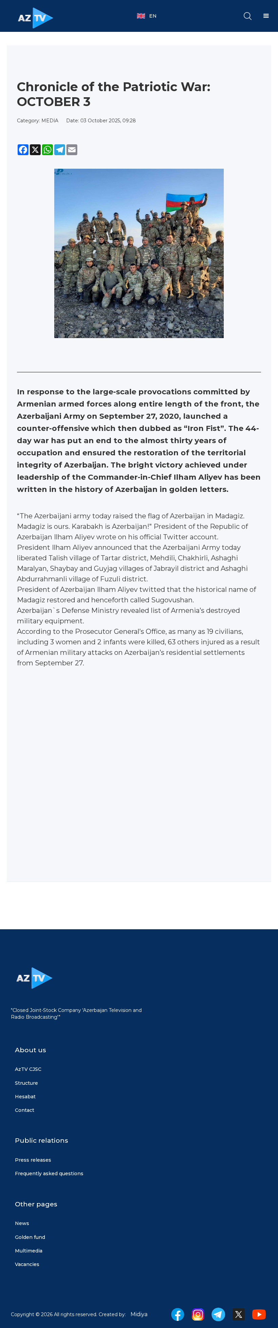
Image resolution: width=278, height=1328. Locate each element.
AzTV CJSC (28, 1069)
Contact (24, 1110)
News (22, 1223)
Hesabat (25, 1097)
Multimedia (28, 1251)
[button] (150, 16)
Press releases (33, 1160)
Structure (26, 1083)
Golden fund (30, 1237)
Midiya (139, 1314)
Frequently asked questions (49, 1173)
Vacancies (27, 1264)
